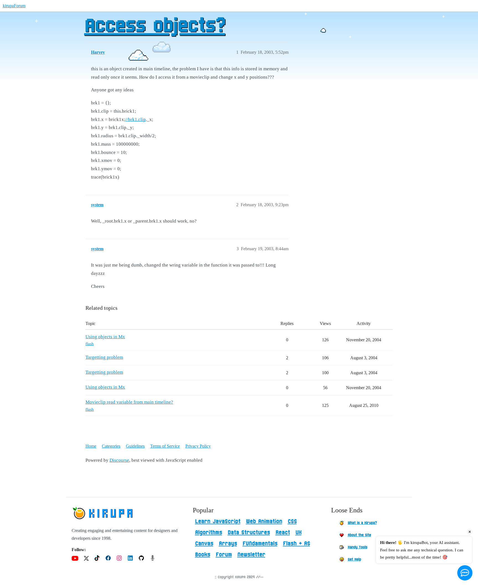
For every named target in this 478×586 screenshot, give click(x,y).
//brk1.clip (135, 119)
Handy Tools (357, 547)
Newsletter (251, 554)
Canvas (204, 543)
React (283, 532)
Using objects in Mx (105, 336)
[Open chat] (464, 572)
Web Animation (264, 521)
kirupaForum (14, 5)
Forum (224, 554)
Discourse (119, 460)
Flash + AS (296, 543)
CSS (292, 521)
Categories (111, 446)
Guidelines (135, 446)
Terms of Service (165, 446)
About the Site (359, 535)
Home (90, 446)
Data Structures (249, 532)
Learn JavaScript (217, 521)
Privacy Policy (198, 446)
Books (202, 554)
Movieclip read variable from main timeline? (129, 402)
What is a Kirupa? (362, 523)
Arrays (228, 543)
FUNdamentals (260, 543)
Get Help (354, 559)
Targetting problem (104, 357)
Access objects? (154, 26)
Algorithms (208, 532)
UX (298, 532)
